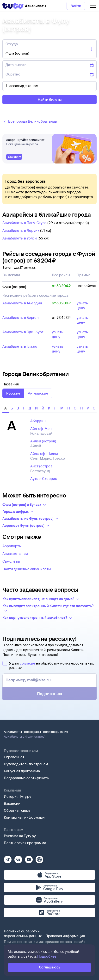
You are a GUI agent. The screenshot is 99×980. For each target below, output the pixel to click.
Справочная (14, 757)
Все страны (32, 732)
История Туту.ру (17, 796)
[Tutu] (13, 6)
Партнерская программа (25, 843)
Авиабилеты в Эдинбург (22, 332)
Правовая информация (65, 936)
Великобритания (55, 732)
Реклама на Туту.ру (20, 836)
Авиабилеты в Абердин (22, 303)
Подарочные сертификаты (26, 778)
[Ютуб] (29, 858)
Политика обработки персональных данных (23, 933)
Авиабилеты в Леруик (20, 230)
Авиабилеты (13, 732)
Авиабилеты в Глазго (19, 346)
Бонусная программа (22, 771)
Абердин (38, 421)
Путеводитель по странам (26, 764)
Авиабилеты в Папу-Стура (24, 222)
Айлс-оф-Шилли (44, 453)
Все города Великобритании (32, 121)
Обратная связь (17, 810)
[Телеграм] (8, 858)
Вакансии (12, 803)
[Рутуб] (39, 858)
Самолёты (11, 561)
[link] (14, 157)
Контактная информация (25, 817)
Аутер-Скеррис (43, 478)
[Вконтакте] (18, 858)
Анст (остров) (42, 466)
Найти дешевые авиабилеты (26, 569)
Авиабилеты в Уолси (19, 238)
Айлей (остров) (43, 441)
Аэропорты (11, 546)
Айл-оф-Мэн (41, 428)
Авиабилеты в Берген (20, 317)
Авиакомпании (15, 553)
